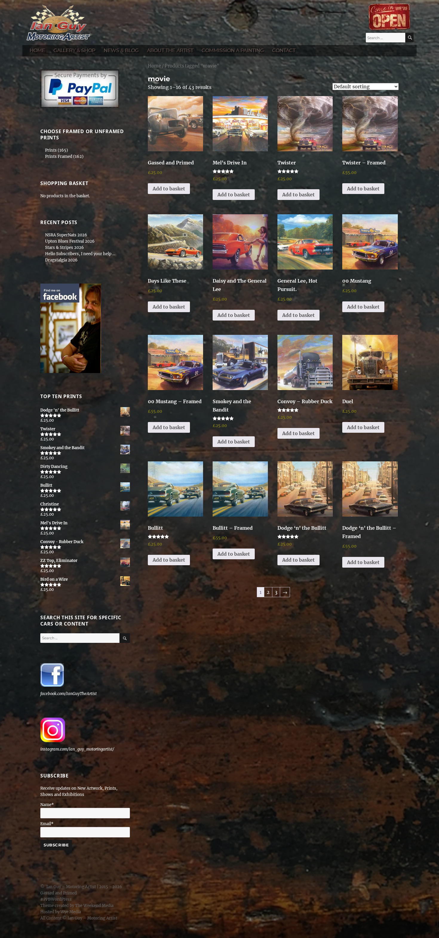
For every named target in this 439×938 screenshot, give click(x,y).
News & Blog (121, 50)
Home (37, 50)
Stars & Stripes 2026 (64, 247)
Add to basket (169, 189)
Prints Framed (58, 156)
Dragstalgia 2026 (61, 260)
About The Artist (170, 50)
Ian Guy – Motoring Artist (71, 886)
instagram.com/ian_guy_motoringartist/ (77, 749)
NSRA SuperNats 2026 (66, 235)
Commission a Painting (233, 50)
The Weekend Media (94, 905)
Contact (283, 50)
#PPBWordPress (56, 899)
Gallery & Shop (74, 50)
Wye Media (70, 911)
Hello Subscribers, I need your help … (80, 253)
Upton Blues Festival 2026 (70, 241)
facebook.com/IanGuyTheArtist (68, 693)
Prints (51, 150)
